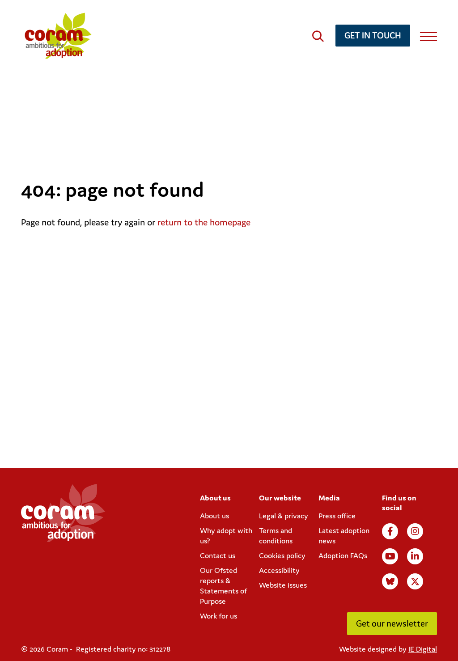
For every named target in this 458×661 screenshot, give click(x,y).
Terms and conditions (276, 535)
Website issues (283, 585)
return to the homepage (203, 222)
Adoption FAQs (342, 555)
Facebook (390, 531)
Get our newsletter (392, 623)
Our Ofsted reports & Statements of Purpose (223, 585)
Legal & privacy (283, 516)
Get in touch (372, 35)
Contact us (217, 555)
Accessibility (279, 570)
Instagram (415, 531)
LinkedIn (415, 556)
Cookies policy (282, 555)
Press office (337, 516)
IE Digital (422, 649)
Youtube (390, 556)
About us (214, 516)
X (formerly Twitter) (415, 581)
